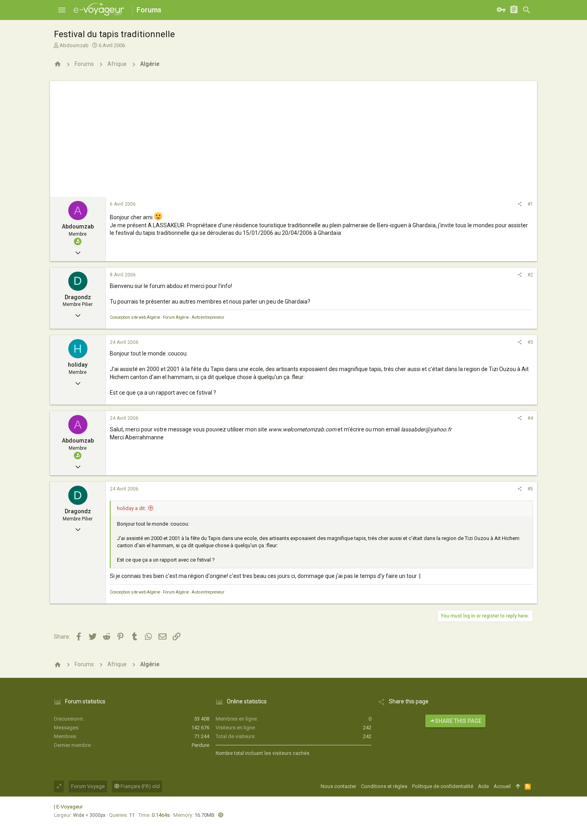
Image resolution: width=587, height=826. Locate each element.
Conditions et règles (384, 786)
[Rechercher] (526, 10)
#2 (530, 275)
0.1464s (161, 815)
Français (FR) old (139, 786)
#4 (530, 418)
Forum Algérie (176, 317)
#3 (530, 342)
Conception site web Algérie (135, 317)
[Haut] (517, 786)
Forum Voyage (88, 786)
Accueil (502, 786)
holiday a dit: (131, 508)
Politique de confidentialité (442, 786)
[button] (62, 10)
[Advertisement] (293, 137)
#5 (530, 489)
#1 (530, 204)
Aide (483, 786)
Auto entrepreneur (208, 317)
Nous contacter (338, 786)
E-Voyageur (69, 807)
